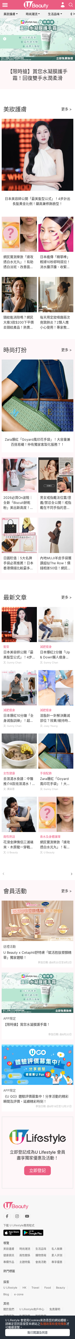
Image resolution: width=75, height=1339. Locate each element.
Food (47, 1287)
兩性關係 (24, 1255)
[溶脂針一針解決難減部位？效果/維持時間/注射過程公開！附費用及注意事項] (56, 687)
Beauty (60, 1287)
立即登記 (37, 1170)
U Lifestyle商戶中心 (31, 1309)
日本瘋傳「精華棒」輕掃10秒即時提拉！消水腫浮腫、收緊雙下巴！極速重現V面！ (55, 267)
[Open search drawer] (70, 4)
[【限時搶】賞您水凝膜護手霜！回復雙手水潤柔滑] (37, 39)
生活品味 (54, 14)
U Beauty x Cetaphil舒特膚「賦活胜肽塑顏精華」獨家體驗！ (37, 955)
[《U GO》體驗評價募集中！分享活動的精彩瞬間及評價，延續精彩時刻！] (37, 1065)
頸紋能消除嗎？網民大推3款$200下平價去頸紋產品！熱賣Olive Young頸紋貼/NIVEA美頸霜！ (18, 327)
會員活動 (40, 1261)
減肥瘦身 (46, 646)
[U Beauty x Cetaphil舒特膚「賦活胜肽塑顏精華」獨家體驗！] (37, 921)
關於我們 (8, 1309)
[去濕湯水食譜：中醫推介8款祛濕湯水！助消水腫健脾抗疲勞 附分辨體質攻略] (19, 751)
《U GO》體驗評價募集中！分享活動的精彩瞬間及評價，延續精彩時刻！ (36, 1098)
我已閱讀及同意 (37, 1332)
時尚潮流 (32, 14)
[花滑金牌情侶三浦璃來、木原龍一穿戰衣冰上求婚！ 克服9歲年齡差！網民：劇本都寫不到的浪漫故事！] (19, 814)
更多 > (66, 109)
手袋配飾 (46, 773)
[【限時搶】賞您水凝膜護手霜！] (37, 993)
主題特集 (24, 1261)
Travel (35, 1287)
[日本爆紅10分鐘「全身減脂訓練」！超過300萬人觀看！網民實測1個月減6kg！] (19, 687)
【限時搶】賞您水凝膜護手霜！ (26, 1024)
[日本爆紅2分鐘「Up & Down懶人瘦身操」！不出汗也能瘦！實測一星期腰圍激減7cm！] (56, 624)
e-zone (19, 1294)
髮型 (6, 646)
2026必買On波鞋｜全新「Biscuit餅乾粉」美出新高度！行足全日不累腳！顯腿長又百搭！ (18, 507)
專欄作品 (8, 1261)
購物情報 (40, 1255)
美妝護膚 (9, 14)
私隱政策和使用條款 (53, 1323)
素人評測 (56, 1255)
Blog (6, 1294)
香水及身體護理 (50, 836)
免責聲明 (54, 1309)
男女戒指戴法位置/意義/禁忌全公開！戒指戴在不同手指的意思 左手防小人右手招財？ (55, 507)
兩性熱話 (9, 836)
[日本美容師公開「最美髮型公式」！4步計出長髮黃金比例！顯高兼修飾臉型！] (19, 624)
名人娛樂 (56, 1248)
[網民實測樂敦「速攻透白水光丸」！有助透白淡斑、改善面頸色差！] (56, 814)
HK (24, 1287)
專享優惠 (56, 1261)
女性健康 (9, 773)
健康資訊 (8, 1255)
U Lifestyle (10, 1287)
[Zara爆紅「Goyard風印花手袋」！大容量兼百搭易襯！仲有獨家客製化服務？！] (56, 751)
